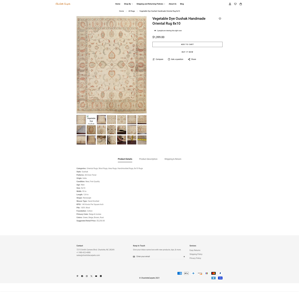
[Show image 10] (101, 129)
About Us (172, 4)
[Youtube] (96, 276)
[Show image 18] (111, 140)
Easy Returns (195, 250)
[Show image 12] (121, 129)
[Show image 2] (91, 119)
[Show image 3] (101, 119)
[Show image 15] (81, 140)
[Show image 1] (81, 119)
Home (117, 4)
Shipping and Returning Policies (150, 4)
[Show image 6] (131, 119)
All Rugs (131, 11)
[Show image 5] (121, 119)
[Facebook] (82, 276)
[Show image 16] (91, 140)
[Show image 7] (142, 119)
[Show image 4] (111, 119)
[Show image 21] (142, 140)
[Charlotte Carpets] (63, 4)
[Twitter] (91, 276)
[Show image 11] (111, 129)
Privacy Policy (195, 258)
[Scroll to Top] (294, 279)
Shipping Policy (196, 254)
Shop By (127, 4)
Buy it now (187, 52)
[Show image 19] (121, 140)
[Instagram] (87, 276)
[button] (240, 4)
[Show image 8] (81, 129)
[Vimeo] (101, 276)
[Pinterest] (77, 276)
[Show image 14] (142, 129)
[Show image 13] (131, 129)
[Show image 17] (101, 140)
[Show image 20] (131, 140)
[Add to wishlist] (219, 18)
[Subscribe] (182, 256)
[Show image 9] (91, 129)
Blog (182, 4)
